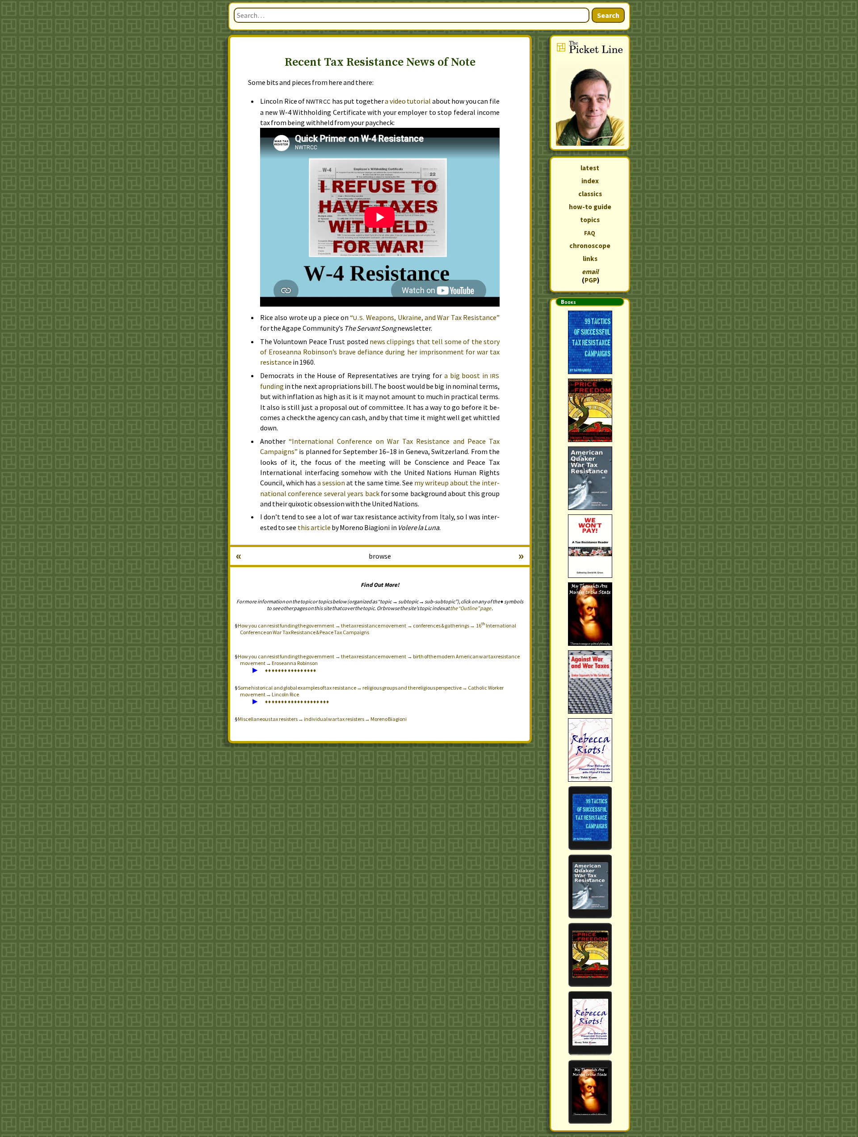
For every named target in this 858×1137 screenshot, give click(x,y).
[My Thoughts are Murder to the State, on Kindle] (590, 1092)
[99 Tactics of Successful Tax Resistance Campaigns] (590, 342)
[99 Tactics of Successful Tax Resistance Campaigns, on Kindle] (590, 818)
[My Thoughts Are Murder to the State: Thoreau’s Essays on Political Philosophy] (590, 614)
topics (590, 219)
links (590, 258)
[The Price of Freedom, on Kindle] (590, 955)
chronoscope (589, 245)
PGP (591, 280)
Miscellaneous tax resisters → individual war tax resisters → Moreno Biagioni (322, 719)
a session (331, 482)
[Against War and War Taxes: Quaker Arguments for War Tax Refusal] (590, 682)
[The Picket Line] (590, 92)
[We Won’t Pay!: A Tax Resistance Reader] (590, 546)
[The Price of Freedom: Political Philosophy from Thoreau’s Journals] (590, 410)
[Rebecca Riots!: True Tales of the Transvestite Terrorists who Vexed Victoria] (590, 750)
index (590, 181)
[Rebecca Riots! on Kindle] (590, 1023)
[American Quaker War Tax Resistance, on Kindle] (590, 886)
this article (314, 527)
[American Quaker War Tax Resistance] (590, 478)
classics (590, 194)
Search (608, 15)
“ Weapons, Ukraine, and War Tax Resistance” (425, 317)
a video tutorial (408, 101)
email (590, 271)
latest (589, 168)
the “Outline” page (470, 608)
